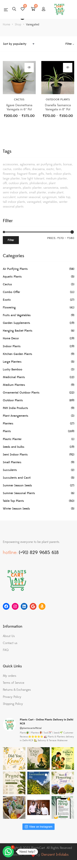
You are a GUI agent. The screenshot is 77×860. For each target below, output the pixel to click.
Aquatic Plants (12, 277)
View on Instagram (40, 826)
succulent (9, 197)
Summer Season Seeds (17, 485)
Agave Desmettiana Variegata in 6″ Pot (19, 107)
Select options (29, 67)
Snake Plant (55, 192)
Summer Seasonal (28, 197)
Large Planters (12, 362)
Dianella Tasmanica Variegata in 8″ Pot (58, 107)
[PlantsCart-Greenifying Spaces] (59, 9)
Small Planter (37, 192)
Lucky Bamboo (12, 369)
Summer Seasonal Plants (19, 493)
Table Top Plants (13, 501)
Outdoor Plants (58, 99)
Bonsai (67, 164)
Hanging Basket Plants (17, 331)
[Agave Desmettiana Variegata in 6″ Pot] (19, 77)
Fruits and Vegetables (17, 315)
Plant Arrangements (15, 416)
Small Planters (12, 462)
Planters (8, 423)
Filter (11, 240)
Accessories (10, 164)
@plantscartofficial (31, 728)
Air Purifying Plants (48, 164)
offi (5, 183)
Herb (49, 174)
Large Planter (11, 178)
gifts (41, 174)
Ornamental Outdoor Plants (21, 393)
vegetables (50, 202)
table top (64, 197)
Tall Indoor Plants (14, 202)
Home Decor (11, 338)
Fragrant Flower (27, 174)
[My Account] (43, 9)
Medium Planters (14, 385)
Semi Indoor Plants (15, 454)
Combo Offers (21, 169)
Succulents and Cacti (17, 478)
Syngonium (49, 197)
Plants (7, 431)
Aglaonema (27, 164)
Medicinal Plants (14, 377)
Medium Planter (56, 178)
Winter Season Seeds (16, 509)
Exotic (50, 169)
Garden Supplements (16, 323)
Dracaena (38, 169)
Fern (58, 169)
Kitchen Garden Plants (17, 354)
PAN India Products (15, 408)
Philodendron (38, 183)
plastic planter (32, 188)
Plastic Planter (12, 439)
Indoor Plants (62, 174)
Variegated (34, 202)
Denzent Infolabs (55, 854)
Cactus (19, 99)
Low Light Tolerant (32, 178)
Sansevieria (50, 188)
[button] (8, 851)
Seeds (64, 188)
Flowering (9, 174)
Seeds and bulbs (13, 447)
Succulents (10, 470)
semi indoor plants (15, 192)
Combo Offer (11, 292)
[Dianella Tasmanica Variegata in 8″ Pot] (57, 77)
